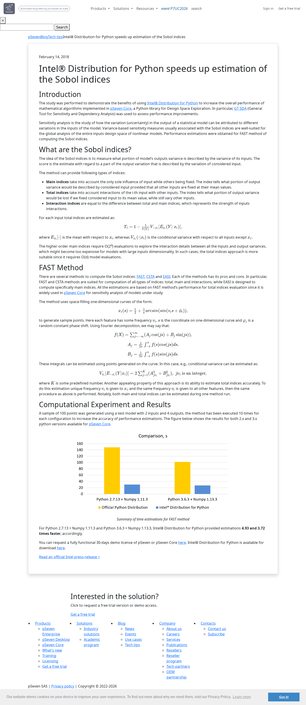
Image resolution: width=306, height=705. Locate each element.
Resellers (174, 650)
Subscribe (216, 634)
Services (173, 639)
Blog (44, 36)
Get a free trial (83, 614)
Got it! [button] (284, 697)
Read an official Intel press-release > (69, 556)
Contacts (208, 623)
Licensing (50, 661)
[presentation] (152, 226)
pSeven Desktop (56, 639)
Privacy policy (62, 686)
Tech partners (178, 666)
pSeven (34, 36)
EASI (166, 276)
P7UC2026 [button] (174, 8)
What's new (52, 650)
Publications (176, 644)
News (129, 628)
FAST (140, 276)
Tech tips (55, 36)
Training (49, 655)
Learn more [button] (242, 697)
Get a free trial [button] (289, 8)
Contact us (217, 628)
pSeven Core (120, 108)
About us (174, 628)
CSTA (150, 276)
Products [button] (99, 8)
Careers (173, 634)
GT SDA (240, 108)
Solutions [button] (121, 8)
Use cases (133, 639)
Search (62, 27)
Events (130, 634)
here (182, 542)
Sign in (268, 8)
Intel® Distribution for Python (172, 103)
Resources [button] (145, 8)
